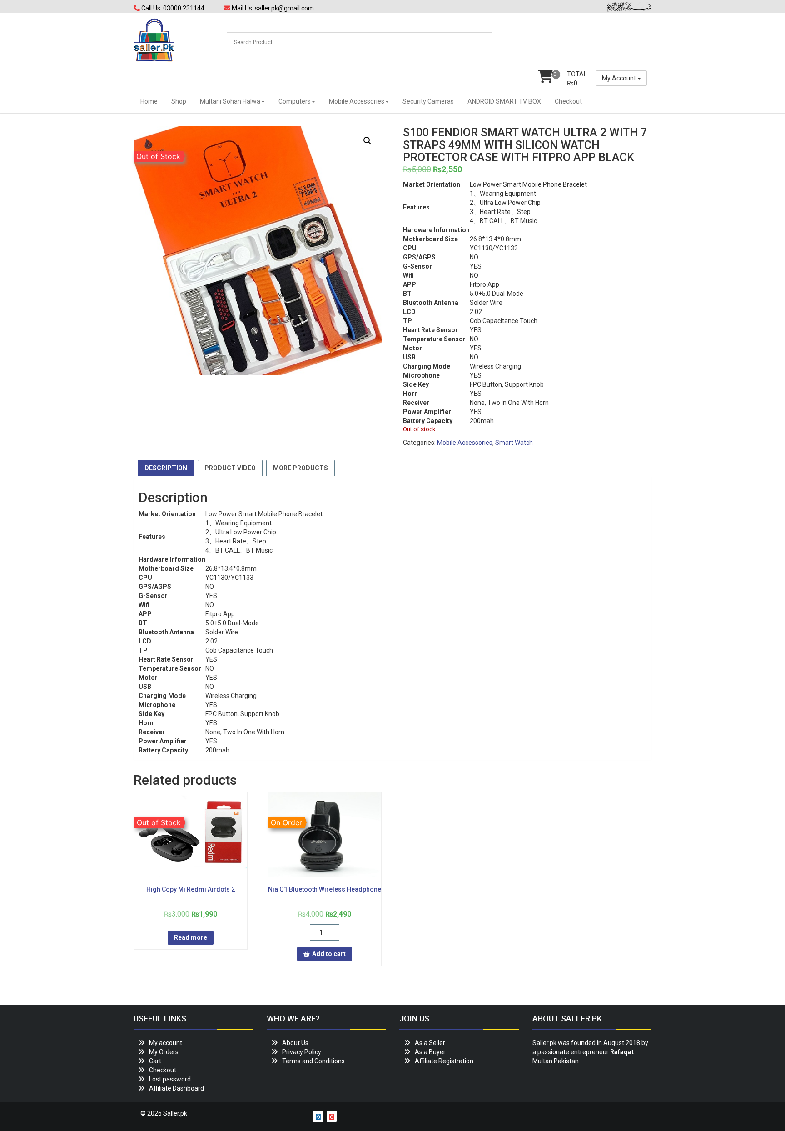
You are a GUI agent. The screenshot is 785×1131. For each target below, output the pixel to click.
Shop (178, 101)
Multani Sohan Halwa (230, 101)
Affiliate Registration (444, 1061)
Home (149, 101)
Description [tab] (165, 468)
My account (165, 1042)
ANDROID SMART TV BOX (504, 101)
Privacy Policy (301, 1052)
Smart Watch (514, 442)
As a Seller (430, 1042)
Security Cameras (428, 101)
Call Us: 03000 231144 (172, 8)
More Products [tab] (300, 468)
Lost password (170, 1079)
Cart (155, 1061)
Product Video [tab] (230, 468)
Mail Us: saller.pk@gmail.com (272, 8)
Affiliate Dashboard (176, 1088)
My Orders (164, 1052)
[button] (367, 141)
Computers (294, 101)
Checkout (568, 101)
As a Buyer (430, 1052)
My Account (619, 78)
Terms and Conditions (313, 1061)
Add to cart (329, 953)
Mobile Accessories (356, 101)
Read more (190, 937)
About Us (295, 1042)
